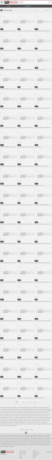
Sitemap (21, 457)
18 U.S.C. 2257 (22, 454)
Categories (27, 6)
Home (8, 6)
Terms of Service (23, 451)
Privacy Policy (22, 452)
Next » (35, 401)
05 (31, 401)
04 (28, 401)
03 (26, 401)
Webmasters (36, 454)
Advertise (35, 456)
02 (23, 401)
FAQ (34, 457)
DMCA (20, 456)
